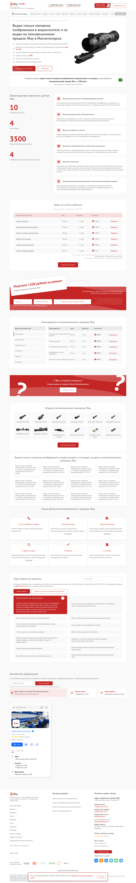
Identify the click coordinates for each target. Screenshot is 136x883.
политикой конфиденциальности (38, 305)
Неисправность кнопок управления (56, 353)
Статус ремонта (120, 14)
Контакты (105, 14)
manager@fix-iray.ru (101, 821)
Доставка (65, 14)
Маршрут (19, 744)
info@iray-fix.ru (99, 816)
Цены (44, 14)
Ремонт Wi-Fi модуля (23, 239)
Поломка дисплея (54, 341)
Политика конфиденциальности (68, 870)
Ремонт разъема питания (25, 251)
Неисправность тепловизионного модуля (59, 334)
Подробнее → (113, 335)
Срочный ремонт (35, 14)
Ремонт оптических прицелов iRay (65, 799)
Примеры (13, 813)
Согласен (101, 877)
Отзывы (58, 14)
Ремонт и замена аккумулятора (27, 233)
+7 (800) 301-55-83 (56, 5)
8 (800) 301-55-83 (100, 811)
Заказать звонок (68, 390)
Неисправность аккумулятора (58, 347)
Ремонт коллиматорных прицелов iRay (66, 803)
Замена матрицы (22, 221)
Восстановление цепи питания (27, 227)
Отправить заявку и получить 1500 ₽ (72, 302)
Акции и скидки (82, 14)
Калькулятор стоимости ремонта (21, 841)
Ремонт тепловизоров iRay (62, 811)
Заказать (114, 221)
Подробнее (67, 534)
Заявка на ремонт (94, 14)
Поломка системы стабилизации (59, 359)
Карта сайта (14, 853)
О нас (51, 14)
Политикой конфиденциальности (51, 686)
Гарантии (72, 14)
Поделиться (96, 860)
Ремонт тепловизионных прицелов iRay (67, 807)
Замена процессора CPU (25, 245)
